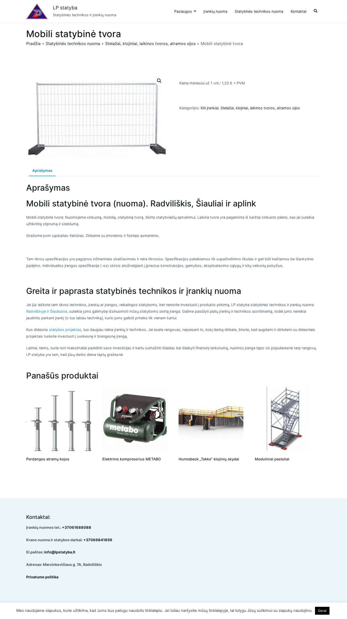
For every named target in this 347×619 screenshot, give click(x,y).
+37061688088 (76, 527)
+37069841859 (97, 540)
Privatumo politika (42, 577)
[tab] (42, 170)
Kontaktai (298, 11)
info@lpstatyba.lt (59, 552)
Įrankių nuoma (215, 11)
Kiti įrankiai (209, 108)
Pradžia (33, 43)
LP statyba (65, 8)
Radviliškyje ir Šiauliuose (46, 311)
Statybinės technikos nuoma (259, 11)
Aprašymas (42, 170)
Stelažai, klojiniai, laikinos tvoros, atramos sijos (150, 43)
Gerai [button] (322, 611)
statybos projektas (65, 329)
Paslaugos (183, 11)
